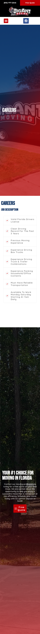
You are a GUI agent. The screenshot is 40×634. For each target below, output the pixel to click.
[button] (6, 21)
